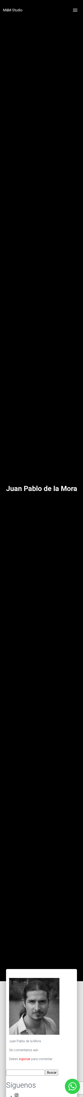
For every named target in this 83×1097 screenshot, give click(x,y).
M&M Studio (12, 10)
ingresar (24, 1059)
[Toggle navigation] (75, 10)
